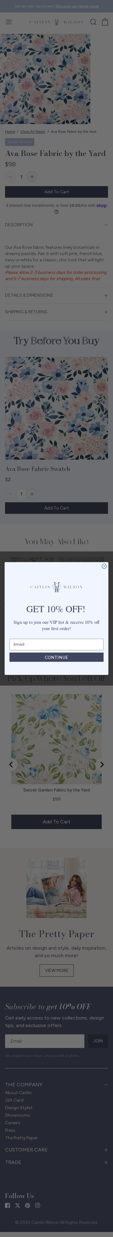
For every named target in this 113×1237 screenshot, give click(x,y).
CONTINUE (56, 657)
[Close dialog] (104, 566)
